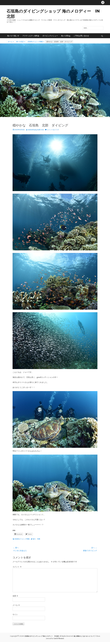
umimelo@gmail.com (36, 130)
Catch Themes (58, 638)
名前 (15, 596)
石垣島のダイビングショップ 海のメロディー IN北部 (41, 636)
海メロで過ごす (13, 36)
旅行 (34, 539)
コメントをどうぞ (53, 130)
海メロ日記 (20, 42)
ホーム (11, 42)
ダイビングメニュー (50, 36)
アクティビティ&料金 (30, 36)
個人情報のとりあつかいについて (84, 636)
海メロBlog (65, 36)
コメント (17, 567)
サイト (15, 614)
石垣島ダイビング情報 (36, 42)
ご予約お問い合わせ (81, 36)
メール (16, 605)
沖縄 (38, 539)
